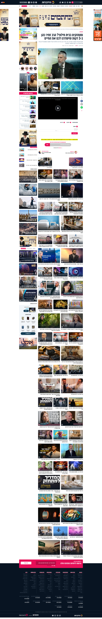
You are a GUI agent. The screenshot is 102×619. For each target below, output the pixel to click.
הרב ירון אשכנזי (42, 583)
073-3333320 (26, 598)
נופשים (81, 584)
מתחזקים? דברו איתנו (23, 2)
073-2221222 (80, 597)
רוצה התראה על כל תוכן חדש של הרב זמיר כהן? (58, 142)
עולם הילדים (62, 6)
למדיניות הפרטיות (56, 147)
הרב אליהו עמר (42, 591)
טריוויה (59, 584)
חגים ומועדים (73, 589)
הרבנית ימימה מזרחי (33, 580)
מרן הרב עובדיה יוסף (41, 575)
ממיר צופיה (81, 605)
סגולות (51, 581)
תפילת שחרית (25, 574)
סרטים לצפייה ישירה (57, 578)
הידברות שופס (80, 587)
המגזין (74, 575)
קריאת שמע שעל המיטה (23, 592)
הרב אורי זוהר (42, 586)
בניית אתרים (30, 615)
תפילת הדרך (25, 586)
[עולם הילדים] (36, 2)
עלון (48, 6)
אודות (81, 592)
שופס (46, 6)
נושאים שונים (49, 572)
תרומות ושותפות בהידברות (68, 596)
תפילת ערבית (25, 577)
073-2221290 (37, 602)
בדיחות (59, 577)
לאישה (35, 574)
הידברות (80, 572)
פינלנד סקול (50, 580)
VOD (78, 6)
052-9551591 (59, 602)
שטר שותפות (70, 6)
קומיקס (59, 583)
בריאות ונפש (50, 584)
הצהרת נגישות (80, 591)
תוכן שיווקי (73, 591)
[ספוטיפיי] (29, 2)
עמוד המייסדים (80, 589)
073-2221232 (37, 597)
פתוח (67, 580)
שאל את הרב (54, 6)
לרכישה (26, 311)
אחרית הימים (50, 586)
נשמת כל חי (25, 589)
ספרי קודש (50, 589)
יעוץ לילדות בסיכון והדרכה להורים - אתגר (24, 597)
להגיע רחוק (66, 584)
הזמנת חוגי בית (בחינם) (36, 601)
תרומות (40, 6)
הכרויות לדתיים (49, 587)
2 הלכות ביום (80, 580)
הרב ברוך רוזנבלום (41, 584)
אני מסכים (57, 147)
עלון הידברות (80, 577)
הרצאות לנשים (33, 586)
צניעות (35, 581)
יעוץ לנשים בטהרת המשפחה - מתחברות (78, 601)
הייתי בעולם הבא (65, 589)
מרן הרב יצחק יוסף (41, 577)
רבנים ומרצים (42, 572)
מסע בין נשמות (65, 583)
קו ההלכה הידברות (69, 601)
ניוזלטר (81, 578)
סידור (26, 572)
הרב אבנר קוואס (41, 589)
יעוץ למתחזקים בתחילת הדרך (35, 596)
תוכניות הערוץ (65, 572)
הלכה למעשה (66, 578)
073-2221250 (70, 607)
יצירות (59, 587)
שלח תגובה (74, 133)
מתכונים (34, 575)
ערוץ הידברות (80, 575)
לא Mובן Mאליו (65, 575)
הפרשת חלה (34, 587)
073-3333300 (69, 602)
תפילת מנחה (25, 575)
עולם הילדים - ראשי (57, 574)
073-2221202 (59, 607)
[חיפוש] (72, 2)
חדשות (74, 6)
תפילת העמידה (25, 578)
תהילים (26, 584)
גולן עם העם (66, 581)
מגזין (76, 6)
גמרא (51, 577)
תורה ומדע (73, 583)
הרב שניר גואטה (41, 581)
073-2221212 (70, 597)
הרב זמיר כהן (66, 6)
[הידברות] (48, 2)
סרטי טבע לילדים (57, 586)
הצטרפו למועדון (24, 6)
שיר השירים (25, 587)
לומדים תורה (50, 574)
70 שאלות (58, 6)
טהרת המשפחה (33, 577)
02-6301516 (81, 603)
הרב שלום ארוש (41, 587)
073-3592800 (48, 597)
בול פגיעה (61, 122)
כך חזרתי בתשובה (65, 586)
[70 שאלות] (31, 2)
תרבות (74, 584)
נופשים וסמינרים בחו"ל (58, 605)
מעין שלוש (25, 581)
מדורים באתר (72, 572)
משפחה (74, 581)
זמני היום (50, 6)
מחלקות (43, 6)
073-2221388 (59, 597)
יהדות (74, 574)
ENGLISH (34, 6)
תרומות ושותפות (79, 586)
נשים (74, 578)
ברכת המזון (25, 580)
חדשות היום (73, 577)
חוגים (59, 589)
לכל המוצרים (28, 333)
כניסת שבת (80, 583)
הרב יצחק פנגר (42, 578)
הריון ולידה (34, 584)
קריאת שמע (25, 583)
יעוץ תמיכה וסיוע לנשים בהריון (57, 601)
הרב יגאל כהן (42, 580)
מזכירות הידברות (80, 596)
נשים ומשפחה (33, 572)
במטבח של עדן (65, 577)
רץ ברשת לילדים (57, 575)
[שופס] (34, 2)
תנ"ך (51, 575)
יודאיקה (50, 591)
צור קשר (37, 6)
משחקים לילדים (57, 581)
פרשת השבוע (73, 587)
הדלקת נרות (34, 578)
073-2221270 (27, 602)
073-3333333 (80, 607)
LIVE (30, 6)
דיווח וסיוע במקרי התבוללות (47, 601)
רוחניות (74, 580)
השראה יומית (66, 587)
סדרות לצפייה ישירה (57, 580)
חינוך (51, 583)
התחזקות (68, 122)
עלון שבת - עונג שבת (58, 596)
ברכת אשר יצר (25, 591)
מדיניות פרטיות (80, 574)
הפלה (35, 583)
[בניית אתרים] (35, 615)
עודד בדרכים (66, 574)
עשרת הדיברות (49, 578)
